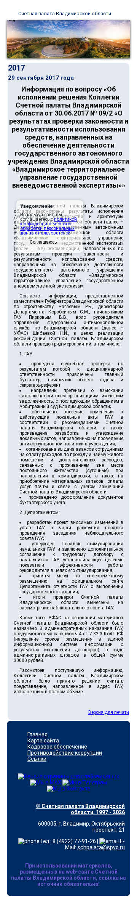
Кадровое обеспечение (57, 747)
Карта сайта (43, 741)
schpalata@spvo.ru (101, 847)
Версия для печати (108, 712)
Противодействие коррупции (64, 753)
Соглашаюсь (43, 242)
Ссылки (36, 759)
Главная (37, 734)
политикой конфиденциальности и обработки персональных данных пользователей (48, 226)
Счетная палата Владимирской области (64, 13)
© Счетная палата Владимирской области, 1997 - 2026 (80, 809)
